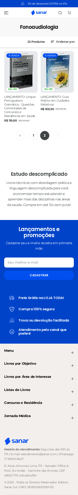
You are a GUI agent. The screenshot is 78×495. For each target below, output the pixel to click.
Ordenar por (65, 42)
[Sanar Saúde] (39, 12)
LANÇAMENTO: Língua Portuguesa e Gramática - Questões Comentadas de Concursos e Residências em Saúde (20, 106)
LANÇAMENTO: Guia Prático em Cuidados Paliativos (55, 100)
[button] (5, 13)
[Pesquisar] (60, 12)
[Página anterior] (20, 135)
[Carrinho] (69, 12)
